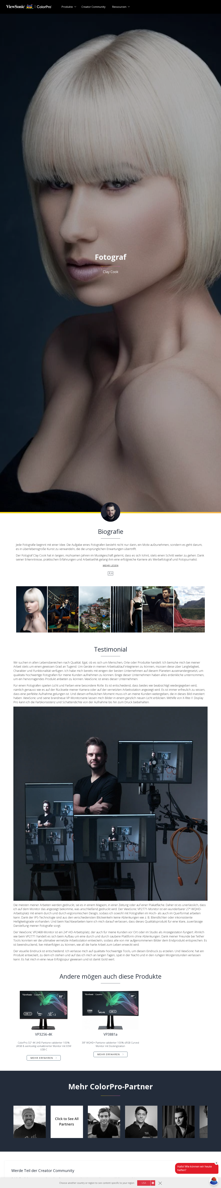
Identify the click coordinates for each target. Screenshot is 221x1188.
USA (144, 1182)
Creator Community (93, 7)
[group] (29, 1122)
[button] (31, 609)
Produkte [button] (67, 7)
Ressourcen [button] (119, 7)
